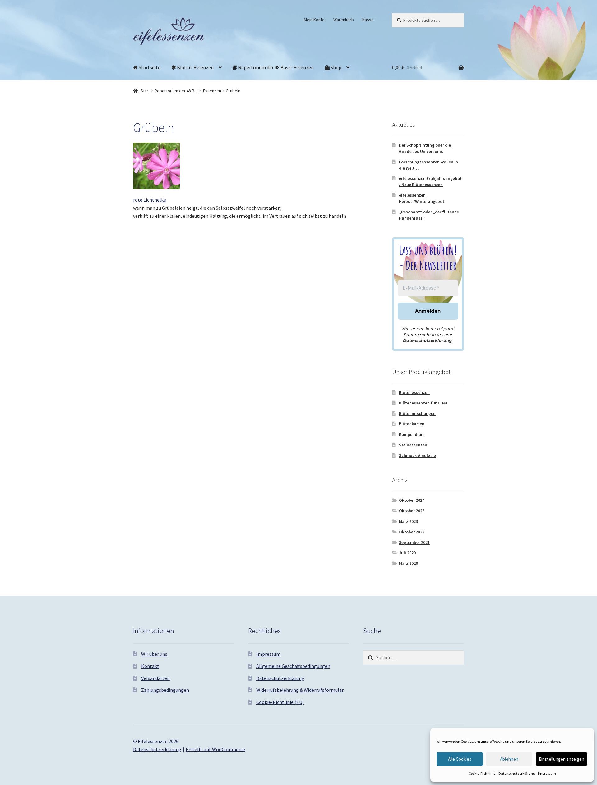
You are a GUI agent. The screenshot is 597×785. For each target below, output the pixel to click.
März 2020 (408, 563)
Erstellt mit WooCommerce (215, 749)
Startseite (149, 67)
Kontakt (150, 666)
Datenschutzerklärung (516, 773)
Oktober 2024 (411, 500)
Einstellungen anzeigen (561, 759)
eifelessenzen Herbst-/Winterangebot (421, 198)
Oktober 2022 (411, 532)
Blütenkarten (411, 424)
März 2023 (408, 521)
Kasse (368, 19)
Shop (335, 67)
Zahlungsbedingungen (165, 690)
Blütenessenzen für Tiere (423, 403)
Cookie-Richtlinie (482, 773)
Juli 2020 (407, 552)
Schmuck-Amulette (417, 455)
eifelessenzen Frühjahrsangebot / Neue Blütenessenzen (430, 181)
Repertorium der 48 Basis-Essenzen (275, 67)
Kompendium (412, 434)
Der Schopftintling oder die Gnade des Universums (425, 148)
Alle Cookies (459, 759)
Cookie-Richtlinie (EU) (280, 702)
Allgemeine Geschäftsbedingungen (293, 666)
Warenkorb (343, 19)
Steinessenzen (413, 445)
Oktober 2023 (411, 510)
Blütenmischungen (417, 413)
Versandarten (155, 678)
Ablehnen (509, 759)
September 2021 (414, 542)
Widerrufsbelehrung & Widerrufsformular (300, 690)
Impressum (547, 773)
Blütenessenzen (414, 392)
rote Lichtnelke (149, 200)
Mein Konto (314, 19)
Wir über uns (154, 654)
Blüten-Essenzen (195, 67)
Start (145, 91)
